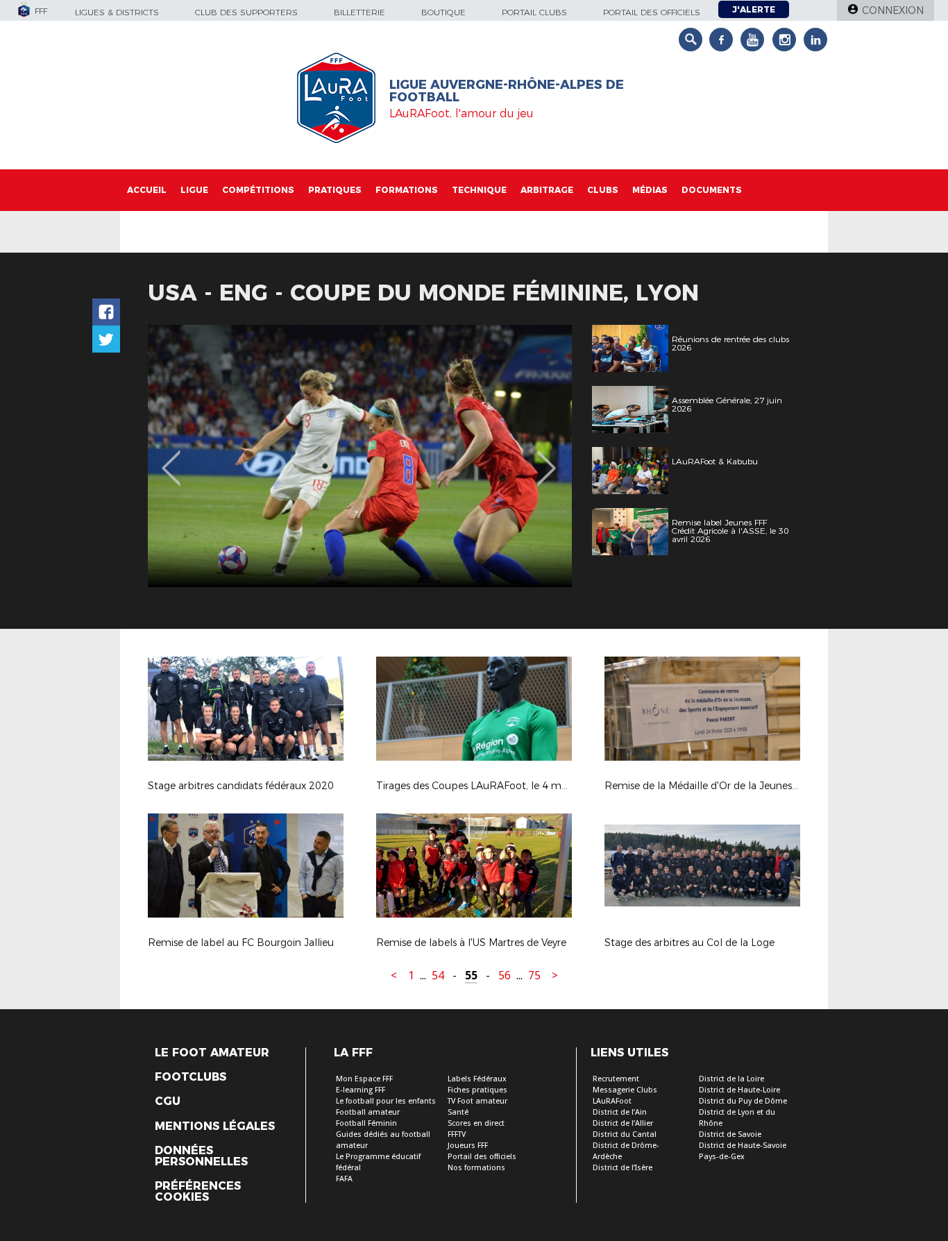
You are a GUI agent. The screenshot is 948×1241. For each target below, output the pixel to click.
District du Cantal (625, 1134)
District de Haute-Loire (739, 1090)
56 (504, 975)
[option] (360, 456)
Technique (479, 190)
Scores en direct (476, 1123)
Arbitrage (546, 190)
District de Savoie (730, 1134)
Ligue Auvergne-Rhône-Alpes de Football (506, 91)
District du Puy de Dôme (743, 1101)
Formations (406, 190)
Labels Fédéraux (477, 1078)
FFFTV (457, 1134)
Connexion (893, 10)
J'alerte (753, 9)
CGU (167, 1101)
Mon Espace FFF (364, 1078)
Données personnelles (201, 1156)
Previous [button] (171, 458)
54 (438, 975)
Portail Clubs (534, 12)
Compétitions (258, 190)
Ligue (194, 190)
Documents (712, 190)
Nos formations (476, 1167)
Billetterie (359, 12)
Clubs (602, 190)
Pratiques (335, 190)
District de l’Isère (622, 1167)
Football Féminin (366, 1123)
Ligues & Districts (117, 12)
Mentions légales (215, 1126)
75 (534, 975)
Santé (458, 1112)
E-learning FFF (360, 1090)
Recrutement (616, 1078)
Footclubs (190, 1077)
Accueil (147, 190)
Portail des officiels (651, 12)
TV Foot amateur (477, 1101)
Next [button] (546, 458)
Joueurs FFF (468, 1145)
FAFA (344, 1178)
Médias (650, 190)
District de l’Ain (620, 1112)
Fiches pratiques (477, 1090)
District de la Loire (731, 1078)
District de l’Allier (623, 1123)
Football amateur (368, 1112)
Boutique (443, 12)
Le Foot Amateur (212, 1052)
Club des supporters (246, 12)
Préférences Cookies (198, 1192)
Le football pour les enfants (386, 1101)
